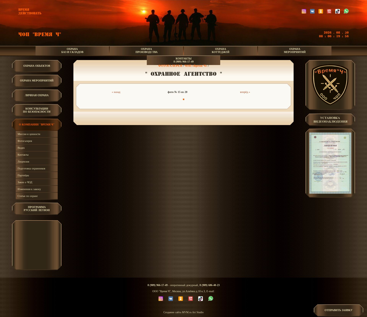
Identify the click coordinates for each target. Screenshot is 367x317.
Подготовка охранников (31, 168)
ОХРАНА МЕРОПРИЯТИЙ (295, 51)
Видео (21, 147)
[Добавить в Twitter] (188, 117)
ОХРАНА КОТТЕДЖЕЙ (220, 51)
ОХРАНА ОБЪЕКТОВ (36, 65)
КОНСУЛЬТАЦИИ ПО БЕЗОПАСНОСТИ (36, 110)
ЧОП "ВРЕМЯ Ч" (39, 34)
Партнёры (23, 175)
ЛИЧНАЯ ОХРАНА (37, 95)
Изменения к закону (29, 189)
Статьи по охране (28, 196)
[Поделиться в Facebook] (165, 117)
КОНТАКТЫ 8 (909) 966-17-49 (184, 60)
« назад (116, 92)
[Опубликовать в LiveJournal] (171, 117)
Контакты (23, 154)
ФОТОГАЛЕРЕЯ (170, 65)
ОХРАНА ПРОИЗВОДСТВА (147, 51)
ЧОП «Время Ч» (195, 65)
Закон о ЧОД (25, 182)
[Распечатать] (200, 117)
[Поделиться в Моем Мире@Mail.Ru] (177, 117)
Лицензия (23, 161)
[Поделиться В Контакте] (194, 117)
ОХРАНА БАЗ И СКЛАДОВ (72, 51)
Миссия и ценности (29, 134)
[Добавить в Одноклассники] (183, 117)
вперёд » (245, 92)
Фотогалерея (25, 141)
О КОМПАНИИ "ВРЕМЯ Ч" (37, 124)
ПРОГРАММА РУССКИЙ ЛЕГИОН (37, 209)
